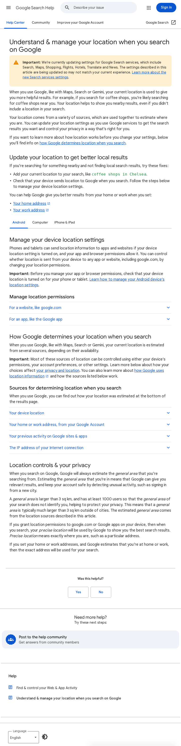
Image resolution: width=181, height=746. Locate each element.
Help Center (15, 23)
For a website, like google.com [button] (35, 307)
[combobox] (105, 7)
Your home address (29, 203)
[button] (8, 7)
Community (41, 23)
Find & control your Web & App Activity (46, 688)
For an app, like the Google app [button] (35, 319)
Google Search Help (35, 7)
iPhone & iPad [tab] (64, 222)
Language (19, 731)
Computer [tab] (40, 222)
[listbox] (23, 737)
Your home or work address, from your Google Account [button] (56, 424)
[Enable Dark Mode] (44, 736)
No (101, 592)
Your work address (29, 210)
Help (12, 676)
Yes (78, 592)
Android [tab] (18, 222)
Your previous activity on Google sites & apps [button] (48, 436)
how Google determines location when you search (83, 143)
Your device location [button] (26, 413)
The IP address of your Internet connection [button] (46, 448)
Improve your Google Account (80, 23)
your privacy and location (57, 370)
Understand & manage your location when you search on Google (68, 698)
